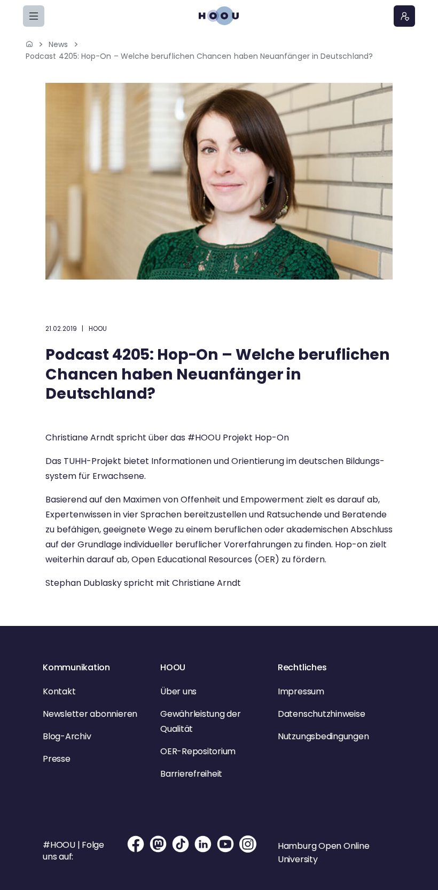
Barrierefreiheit (191, 774)
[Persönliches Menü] (404, 16)
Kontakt (59, 691)
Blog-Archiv (67, 736)
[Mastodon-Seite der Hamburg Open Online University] (158, 850)
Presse (57, 759)
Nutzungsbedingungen (323, 736)
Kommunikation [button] (76, 667)
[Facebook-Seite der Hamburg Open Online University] (135, 850)
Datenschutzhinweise (321, 714)
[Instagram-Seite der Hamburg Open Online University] (247, 850)
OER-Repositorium (198, 751)
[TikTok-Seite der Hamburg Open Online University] (180, 850)
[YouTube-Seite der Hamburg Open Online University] (225, 850)
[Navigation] (33, 16)
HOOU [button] (172, 667)
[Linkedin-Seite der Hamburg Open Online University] (203, 850)
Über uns (178, 691)
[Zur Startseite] (219, 15)
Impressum (301, 691)
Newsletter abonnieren (90, 714)
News (58, 44)
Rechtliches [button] (302, 667)
